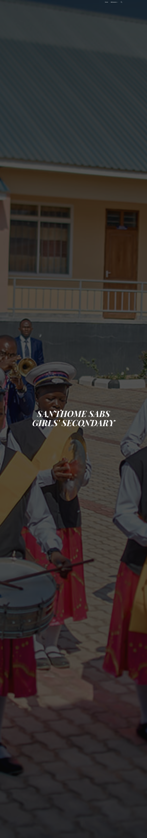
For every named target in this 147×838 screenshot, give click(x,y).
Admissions (114, 2)
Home (106, 2)
